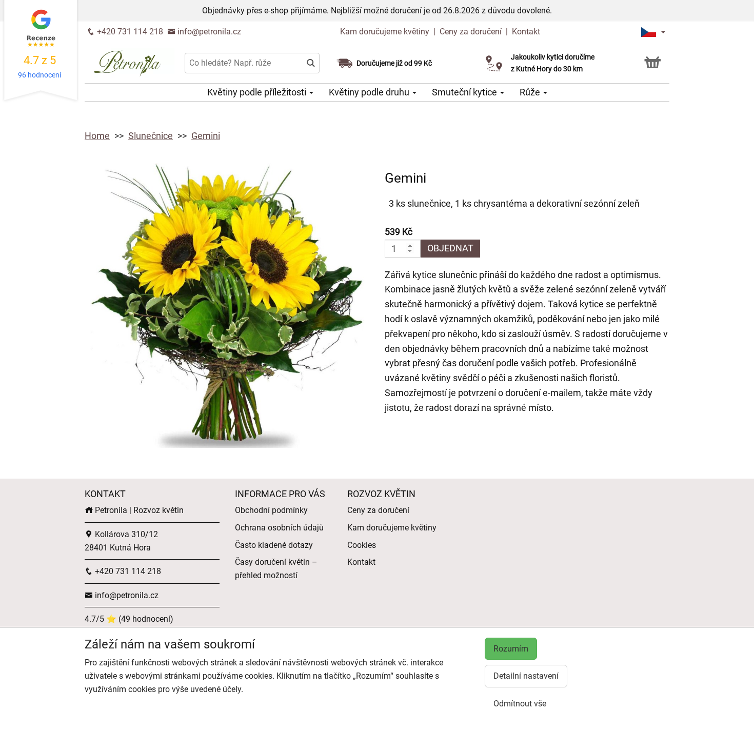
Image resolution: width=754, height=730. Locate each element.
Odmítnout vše (519, 703)
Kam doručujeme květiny (384, 31)
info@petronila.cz (208, 31)
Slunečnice (150, 135)
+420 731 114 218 (129, 31)
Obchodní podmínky (271, 510)
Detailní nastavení (526, 676)
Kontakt (526, 31)
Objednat (450, 248)
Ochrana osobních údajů (279, 527)
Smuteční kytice (465, 92)
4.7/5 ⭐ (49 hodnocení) (129, 619)
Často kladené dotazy (274, 545)
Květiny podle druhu (370, 92)
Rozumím (510, 649)
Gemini (205, 135)
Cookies (361, 545)
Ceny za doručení (471, 31)
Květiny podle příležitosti (257, 92)
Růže (531, 92)
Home (97, 135)
